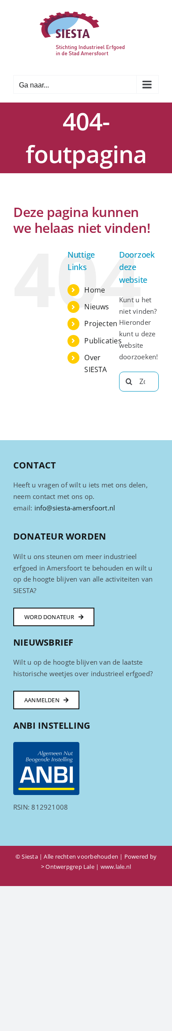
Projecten (100, 323)
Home (94, 290)
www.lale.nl (116, 867)
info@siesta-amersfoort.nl (75, 507)
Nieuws (96, 307)
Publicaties (102, 341)
